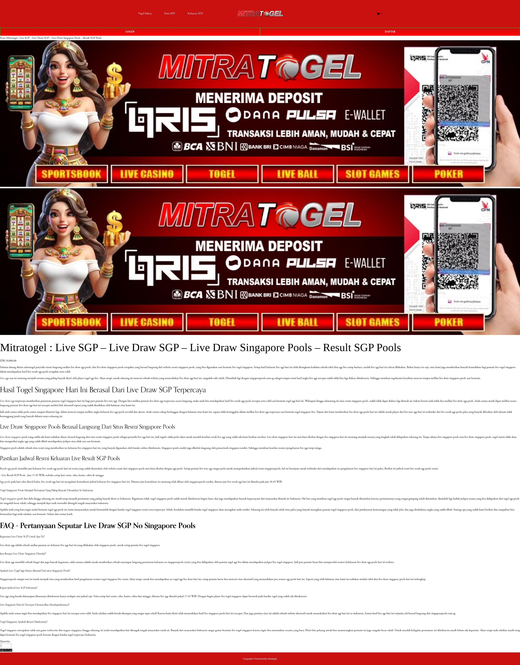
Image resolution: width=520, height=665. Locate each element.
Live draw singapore (10, 437)
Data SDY (169, 13)
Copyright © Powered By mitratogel (260, 659)
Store (3, 38)
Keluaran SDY (195, 13)
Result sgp (5, 468)
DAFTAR (390, 31)
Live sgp (4, 378)
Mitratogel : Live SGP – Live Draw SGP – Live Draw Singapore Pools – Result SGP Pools (54, 38)
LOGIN (130, 31)
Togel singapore (8, 498)
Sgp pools (5, 482)
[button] (6, 650)
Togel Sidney (145, 13)
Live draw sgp (7, 401)
